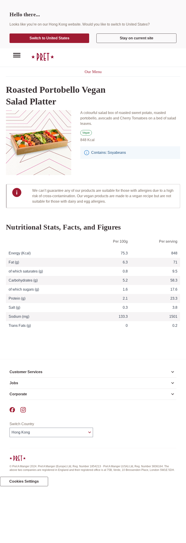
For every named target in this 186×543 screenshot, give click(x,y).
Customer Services (26, 372)
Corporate (18, 394)
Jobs (14, 383)
